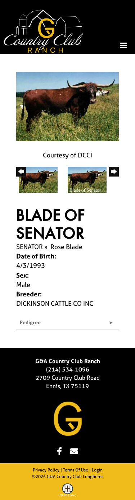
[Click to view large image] (67, 105)
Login (97, 470)
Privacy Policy (46, 470)
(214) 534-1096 (67, 369)
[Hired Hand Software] (68, 491)
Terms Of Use (75, 470)
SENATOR (29, 246)
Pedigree (30, 322)
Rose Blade (66, 246)
